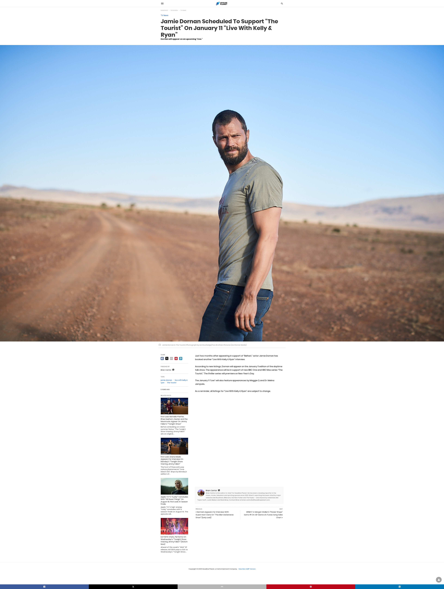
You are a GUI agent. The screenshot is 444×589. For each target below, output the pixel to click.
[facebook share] (162, 358)
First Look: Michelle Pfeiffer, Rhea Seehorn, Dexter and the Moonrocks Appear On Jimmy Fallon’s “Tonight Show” (174, 420)
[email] (222, 586)
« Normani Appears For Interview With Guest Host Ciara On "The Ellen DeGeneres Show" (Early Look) (215, 515)
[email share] (171, 358)
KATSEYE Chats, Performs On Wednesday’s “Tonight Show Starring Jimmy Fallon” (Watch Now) (174, 540)
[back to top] (439, 580)
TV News (183, 10)
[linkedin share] (180, 358)
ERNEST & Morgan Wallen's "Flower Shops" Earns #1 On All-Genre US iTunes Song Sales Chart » (263, 515)
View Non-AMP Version (247, 569)
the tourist (171, 382)
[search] (282, 3)
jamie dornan (166, 380)
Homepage (164, 10)
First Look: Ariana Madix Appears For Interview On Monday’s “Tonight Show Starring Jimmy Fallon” (172, 460)
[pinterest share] (176, 358)
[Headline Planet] (222, 3)
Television (174, 10)
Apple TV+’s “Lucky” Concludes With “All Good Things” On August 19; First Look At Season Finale (174, 500)
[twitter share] (166, 358)
